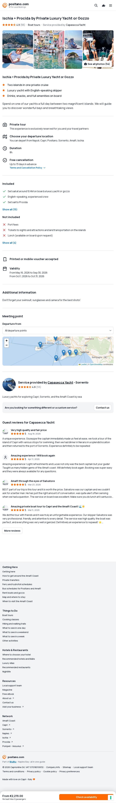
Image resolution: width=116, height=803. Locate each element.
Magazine (7, 689)
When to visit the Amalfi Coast (17, 601)
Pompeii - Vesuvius (11, 746)
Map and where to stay (13, 597)
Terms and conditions (13, 771)
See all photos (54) (99, 64)
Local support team (12, 685)
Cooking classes (10, 619)
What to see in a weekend (15, 632)
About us (6, 698)
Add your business (11, 706)
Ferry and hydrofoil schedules (17, 584)
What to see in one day (14, 627)
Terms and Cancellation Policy (26, 167)
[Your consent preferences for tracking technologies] (111, 798)
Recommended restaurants (16, 667)
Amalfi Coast (8, 720)
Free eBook (8, 694)
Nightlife (6, 671)
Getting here (8, 571)
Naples (5, 733)
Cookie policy (50, 771)
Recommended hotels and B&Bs (18, 658)
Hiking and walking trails (14, 623)
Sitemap (67, 767)
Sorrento (6, 729)
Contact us (8, 702)
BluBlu (13, 761)
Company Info (53, 767)
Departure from (11, 324)
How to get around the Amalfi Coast (20, 575)
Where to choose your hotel (16, 654)
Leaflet (84, 364)
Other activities (10, 640)
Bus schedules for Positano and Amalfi (21, 588)
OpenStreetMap (96, 364)
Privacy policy (34, 771)
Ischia (5, 737)
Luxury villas (8, 663)
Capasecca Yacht (60, 382)
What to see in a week (13, 636)
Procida (6, 741)
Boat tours (7, 615)
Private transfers (10, 580)
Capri (5, 724)
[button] (55, 338)
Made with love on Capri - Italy (17, 779)
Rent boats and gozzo (13, 592)
